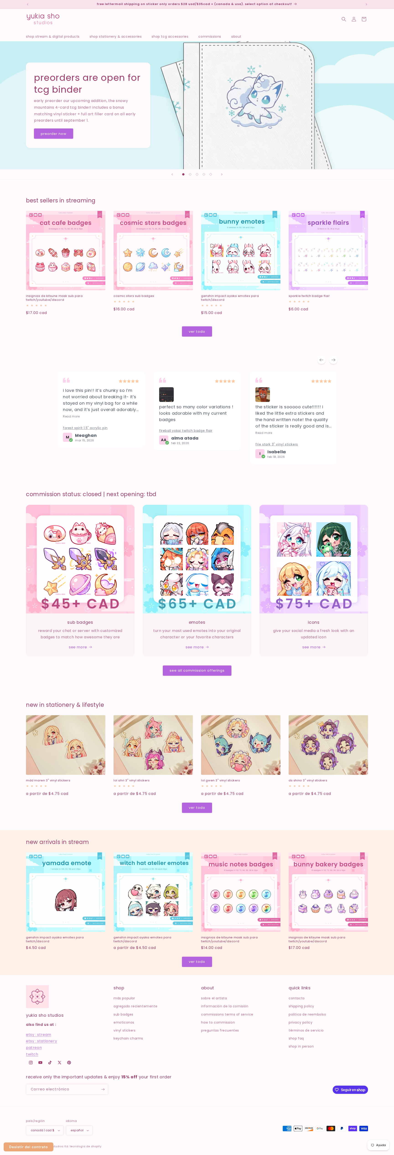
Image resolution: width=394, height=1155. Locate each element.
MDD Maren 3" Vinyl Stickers (48, 781)
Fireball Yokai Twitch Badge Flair (186, 430)
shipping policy (301, 1006)
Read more (71, 416)
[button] (55, 36)
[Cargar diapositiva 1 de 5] (183, 174)
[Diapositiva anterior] (172, 174)
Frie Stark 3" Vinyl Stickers (276, 444)
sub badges (123, 1014)
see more (78, 647)
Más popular (124, 998)
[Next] (333, 360)
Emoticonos (124, 1022)
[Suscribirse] (103, 1089)
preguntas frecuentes (220, 1030)
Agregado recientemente (135, 1006)
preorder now (53, 133)
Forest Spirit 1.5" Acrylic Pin (85, 428)
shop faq (296, 1038)
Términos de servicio (306, 1030)
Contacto (297, 998)
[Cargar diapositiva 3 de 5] (197, 174)
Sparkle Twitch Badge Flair (309, 296)
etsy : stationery (41, 1041)
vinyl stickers (124, 1030)
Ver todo (197, 331)
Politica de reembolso (307, 1014)
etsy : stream (38, 1034)
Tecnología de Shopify (85, 1146)
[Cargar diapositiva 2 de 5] (190, 174)
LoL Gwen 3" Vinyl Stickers (220, 781)
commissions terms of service (227, 1014)
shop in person (301, 1046)
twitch (32, 1054)
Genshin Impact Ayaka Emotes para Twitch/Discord (230, 298)
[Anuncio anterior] (28, 4)
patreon (34, 1047)
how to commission (218, 1022)
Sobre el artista (214, 998)
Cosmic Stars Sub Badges (134, 296)
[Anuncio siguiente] (366, 4)
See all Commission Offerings (197, 670)
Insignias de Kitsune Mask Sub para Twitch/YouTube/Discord (54, 298)
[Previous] (321, 360)
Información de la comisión (225, 1006)
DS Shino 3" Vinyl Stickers (308, 781)
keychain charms (128, 1038)
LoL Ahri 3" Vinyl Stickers (132, 781)
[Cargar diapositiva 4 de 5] (203, 174)
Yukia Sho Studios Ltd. (53, 1146)
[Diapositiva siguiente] (222, 174)
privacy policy (300, 1022)
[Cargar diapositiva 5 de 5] (210, 174)
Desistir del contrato (28, 1147)
